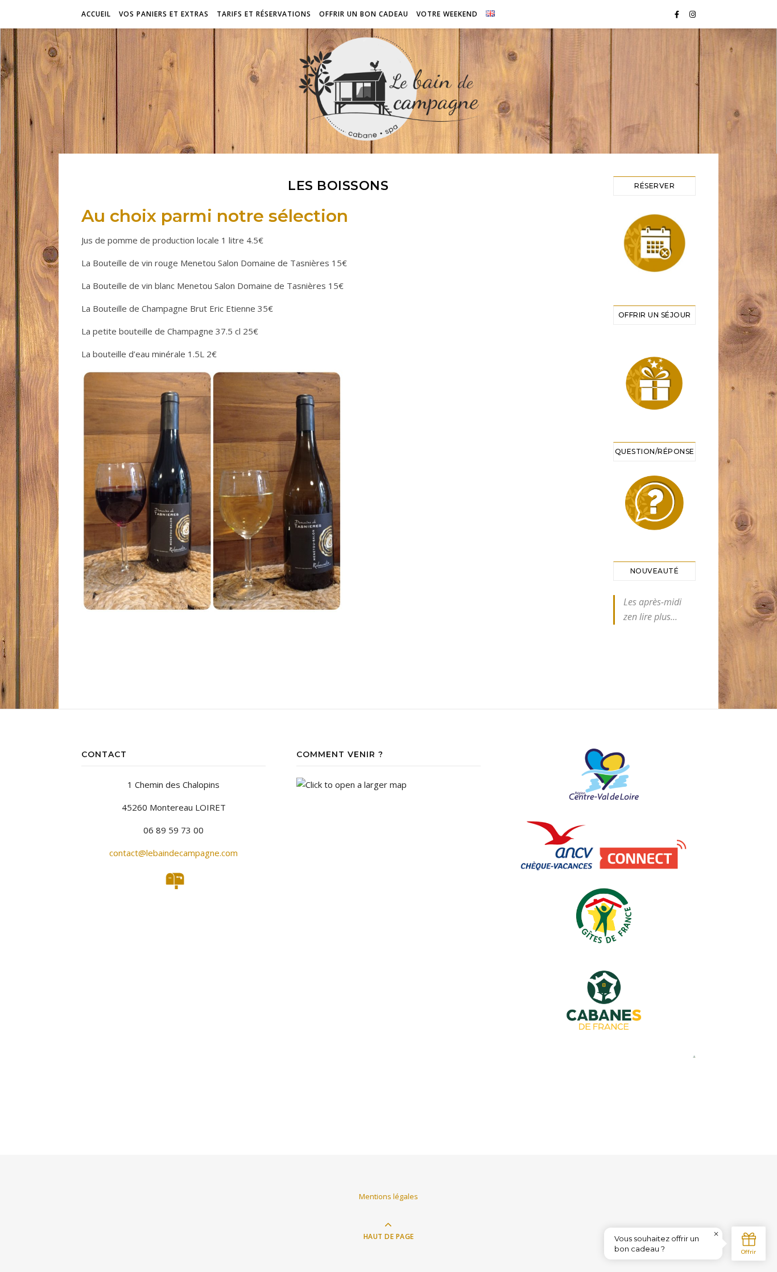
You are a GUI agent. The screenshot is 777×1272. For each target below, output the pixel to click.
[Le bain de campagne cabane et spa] (388, 88)
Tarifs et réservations (264, 14)
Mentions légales (388, 1196)
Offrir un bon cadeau (363, 14)
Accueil (96, 14)
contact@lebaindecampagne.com (173, 852)
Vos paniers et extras (164, 14)
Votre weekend (447, 14)
